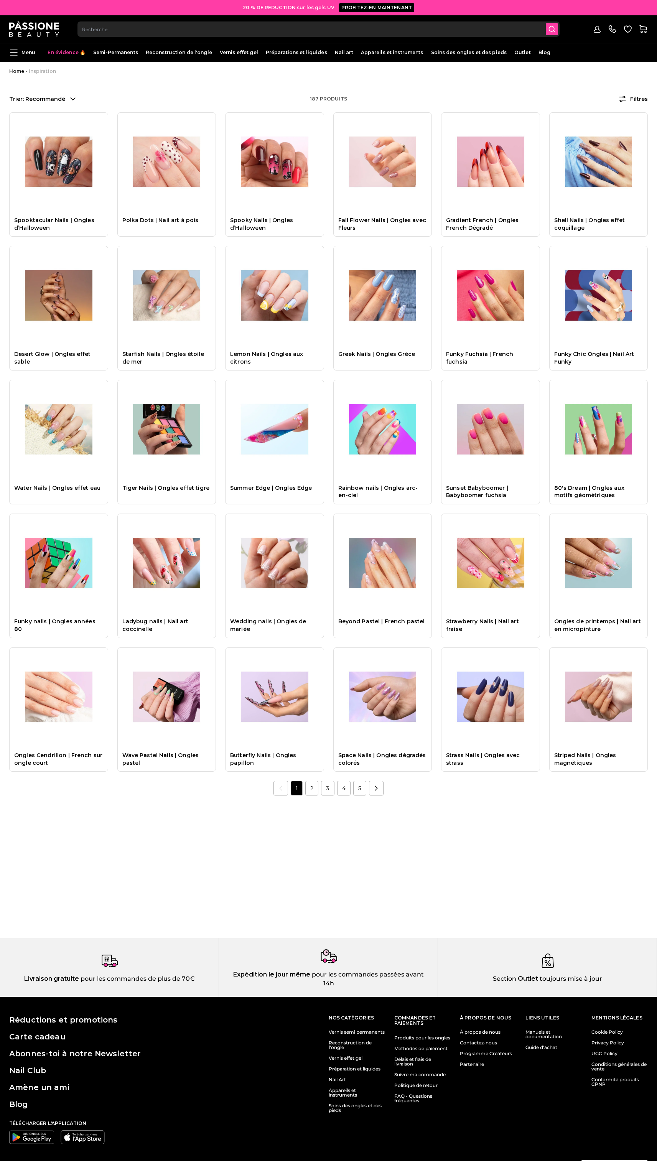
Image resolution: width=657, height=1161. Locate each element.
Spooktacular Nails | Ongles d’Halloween (54, 224)
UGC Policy (604, 1053)
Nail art (344, 52)
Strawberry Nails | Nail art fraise (482, 625)
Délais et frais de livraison (412, 1061)
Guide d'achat (541, 1047)
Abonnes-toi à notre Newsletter (75, 1053)
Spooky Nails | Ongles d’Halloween (261, 224)
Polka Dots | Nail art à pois (160, 220)
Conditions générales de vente (619, 1066)
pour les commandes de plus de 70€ (137, 978)
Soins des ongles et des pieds (469, 52)
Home (16, 71)
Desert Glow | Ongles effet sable (52, 358)
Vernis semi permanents (357, 1032)
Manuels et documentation (543, 1034)
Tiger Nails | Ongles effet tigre (165, 487)
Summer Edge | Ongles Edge (271, 487)
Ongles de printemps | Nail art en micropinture (597, 625)
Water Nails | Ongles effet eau (57, 487)
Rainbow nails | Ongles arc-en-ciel (378, 491)
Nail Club (27, 1070)
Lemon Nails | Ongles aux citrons (266, 358)
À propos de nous (480, 1032)
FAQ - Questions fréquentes (413, 1098)
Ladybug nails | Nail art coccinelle (155, 625)
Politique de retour (416, 1085)
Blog (544, 52)
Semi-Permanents (115, 52)
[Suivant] (376, 788)
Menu (28, 52)
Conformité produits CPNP (615, 1082)
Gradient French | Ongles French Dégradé (482, 224)
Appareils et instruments (392, 52)
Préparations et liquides (296, 52)
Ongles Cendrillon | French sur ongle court (58, 759)
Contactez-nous (478, 1043)
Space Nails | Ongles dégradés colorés (382, 759)
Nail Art (337, 1079)
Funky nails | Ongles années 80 (55, 625)
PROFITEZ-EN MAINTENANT (376, 7)
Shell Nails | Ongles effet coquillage (589, 224)
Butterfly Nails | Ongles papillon (263, 759)
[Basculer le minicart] (643, 29)
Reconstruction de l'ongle (179, 52)
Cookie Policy (607, 1032)
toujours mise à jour (570, 978)
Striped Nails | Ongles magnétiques (585, 759)
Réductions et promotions (63, 1019)
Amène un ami (39, 1087)
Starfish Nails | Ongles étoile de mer (163, 358)
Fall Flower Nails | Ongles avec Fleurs (382, 224)
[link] (280, 788)
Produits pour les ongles (422, 1038)
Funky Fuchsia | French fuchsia (479, 358)
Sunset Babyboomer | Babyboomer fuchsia (477, 491)
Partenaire (472, 1064)
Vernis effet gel (239, 52)
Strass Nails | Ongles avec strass (483, 759)
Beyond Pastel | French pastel (381, 621)
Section (504, 978)
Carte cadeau (37, 1036)
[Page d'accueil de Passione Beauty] (34, 29)
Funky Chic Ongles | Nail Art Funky (594, 358)
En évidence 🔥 (67, 52)
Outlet (522, 52)
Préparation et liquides (354, 1069)
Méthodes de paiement (421, 1048)
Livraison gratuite (51, 978)
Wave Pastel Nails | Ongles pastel (160, 759)
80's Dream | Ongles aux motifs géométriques (589, 491)
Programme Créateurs (486, 1053)
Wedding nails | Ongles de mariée (268, 625)
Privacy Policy (607, 1043)
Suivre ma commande (420, 1074)
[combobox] (318, 29)
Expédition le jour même (271, 974)
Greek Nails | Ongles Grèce (376, 354)
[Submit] (552, 29)
